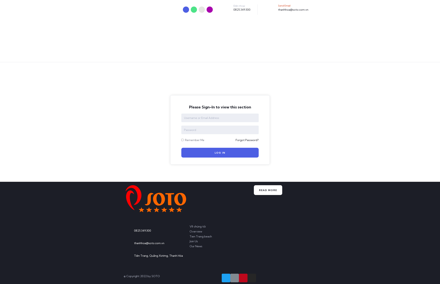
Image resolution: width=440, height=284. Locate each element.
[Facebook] (194, 10)
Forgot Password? (247, 140)
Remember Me (194, 140)
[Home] (155, 198)
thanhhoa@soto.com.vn (293, 9)
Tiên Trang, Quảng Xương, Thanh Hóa (158, 255)
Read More (268, 190)
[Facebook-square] (234, 278)
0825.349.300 (241, 9)
